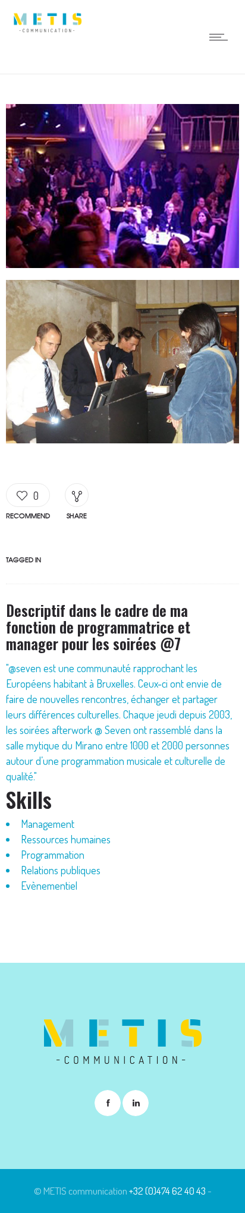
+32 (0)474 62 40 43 (167, 1190)
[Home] (47, 29)
